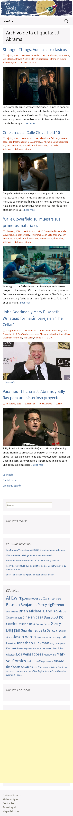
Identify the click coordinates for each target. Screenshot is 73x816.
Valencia (7, 148)
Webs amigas (10, 799)
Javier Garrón (42, 637)
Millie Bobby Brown (12, 58)
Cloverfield (23, 234)
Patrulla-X (33, 661)
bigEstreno (55, 604)
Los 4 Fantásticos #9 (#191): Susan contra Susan (30, 574)
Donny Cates (42, 624)
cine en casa (33, 617)
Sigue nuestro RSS (41, 528)
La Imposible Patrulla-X (31, 648)
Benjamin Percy (33, 604)
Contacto (8, 803)
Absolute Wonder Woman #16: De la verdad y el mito (32, 560)
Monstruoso (46, 238)
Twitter (16, 528)
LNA (50, 337)
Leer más (29, 123)
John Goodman (14, 145)
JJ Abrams (64, 55)
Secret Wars (36, 667)
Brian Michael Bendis (37, 611)
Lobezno (47, 648)
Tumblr (35, 528)
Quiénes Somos (12, 795)
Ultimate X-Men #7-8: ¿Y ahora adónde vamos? (29, 555)
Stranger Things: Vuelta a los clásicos (35, 49)
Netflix (26, 58)
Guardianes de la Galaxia (39, 630)
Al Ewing (15, 598)
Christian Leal (29, 62)
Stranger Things (58, 58)
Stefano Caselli (57, 667)
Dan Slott (51, 617)
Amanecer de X (34, 598)
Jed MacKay (54, 637)
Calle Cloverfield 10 (48, 138)
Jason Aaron (24, 636)
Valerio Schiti (51, 671)
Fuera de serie (31, 55)
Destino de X (26, 624)
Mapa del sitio (11, 811)
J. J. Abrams (51, 55)
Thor (21, 671)
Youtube (22, 528)
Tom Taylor (38, 671)
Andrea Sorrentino (53, 599)
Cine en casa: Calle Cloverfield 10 (31, 132)
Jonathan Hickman (32, 643)
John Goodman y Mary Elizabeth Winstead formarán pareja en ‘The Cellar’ (33, 318)
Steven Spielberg (40, 58)
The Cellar (54, 145)
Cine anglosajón (12, 485)
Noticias (28, 138)
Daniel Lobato (24, 148)
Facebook (9, 528)
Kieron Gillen (13, 648)
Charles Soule (15, 617)
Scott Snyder (22, 667)
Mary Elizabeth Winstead (35, 145)
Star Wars (46, 667)
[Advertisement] (36, 746)
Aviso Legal (9, 807)
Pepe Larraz (46, 661)
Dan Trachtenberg (18, 141)
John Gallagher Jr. (51, 234)
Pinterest (28, 528)
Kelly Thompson (57, 643)
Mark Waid (50, 654)
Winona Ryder (10, 62)
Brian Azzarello (12, 612)
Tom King (28, 671)
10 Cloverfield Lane (50, 231)
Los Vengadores (29, 654)
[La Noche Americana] (36, 8)
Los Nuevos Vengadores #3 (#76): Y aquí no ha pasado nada (36, 550)
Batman (13, 604)
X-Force (18, 674)
